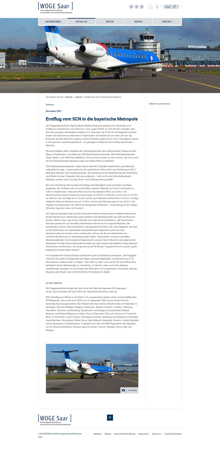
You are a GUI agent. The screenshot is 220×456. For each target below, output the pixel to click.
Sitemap (107, 434)
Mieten (110, 21)
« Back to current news (159, 103)
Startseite (69, 97)
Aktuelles (81, 21)
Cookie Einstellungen (173, 434)
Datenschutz (144, 434)
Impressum (156, 434)
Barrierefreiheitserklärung (124, 434)
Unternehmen (53, 21)
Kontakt (167, 21)
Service (138, 21)
